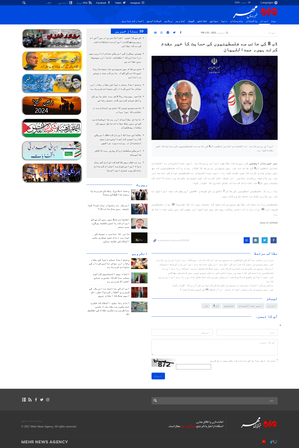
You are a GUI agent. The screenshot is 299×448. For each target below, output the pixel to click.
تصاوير (180, 21)
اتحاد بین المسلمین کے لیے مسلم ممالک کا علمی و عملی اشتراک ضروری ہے (111, 278)
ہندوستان (236, 21)
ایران (264, 21)
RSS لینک (82, 3)
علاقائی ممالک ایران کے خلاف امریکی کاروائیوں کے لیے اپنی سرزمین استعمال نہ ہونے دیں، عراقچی (117, 139)
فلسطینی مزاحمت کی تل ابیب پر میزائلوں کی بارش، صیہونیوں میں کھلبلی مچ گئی (221, 272)
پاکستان (252, 21)
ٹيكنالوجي (154, 21)
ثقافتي (202, 21)
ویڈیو (168, 21)
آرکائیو (63, 3)
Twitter (118, 3)
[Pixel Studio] (262, 442)
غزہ (205, 305)
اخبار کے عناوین (133, 21)
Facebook (101, 3)
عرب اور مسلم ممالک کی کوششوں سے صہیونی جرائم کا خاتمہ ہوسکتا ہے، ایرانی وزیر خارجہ (214, 260)
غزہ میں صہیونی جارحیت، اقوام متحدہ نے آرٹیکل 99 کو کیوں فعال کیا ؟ (227, 289)
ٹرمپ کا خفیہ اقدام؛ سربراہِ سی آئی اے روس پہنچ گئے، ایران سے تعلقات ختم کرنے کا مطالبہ (115, 41)
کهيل (191, 21)
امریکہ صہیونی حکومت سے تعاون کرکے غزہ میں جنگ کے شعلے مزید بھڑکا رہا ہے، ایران (218, 268)
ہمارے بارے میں (32, 420)
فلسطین (229, 305)
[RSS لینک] (29, 400)
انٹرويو (139, 253)
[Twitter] (41, 400)
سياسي (214, 21)
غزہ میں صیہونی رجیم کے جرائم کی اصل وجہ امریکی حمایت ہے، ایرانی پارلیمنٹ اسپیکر (216, 264)
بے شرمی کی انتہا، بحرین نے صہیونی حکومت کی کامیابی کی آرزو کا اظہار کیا (223, 285)
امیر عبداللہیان (250, 305)
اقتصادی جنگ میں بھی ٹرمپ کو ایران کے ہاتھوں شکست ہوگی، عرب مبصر (110, 223)
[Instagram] (47, 400)
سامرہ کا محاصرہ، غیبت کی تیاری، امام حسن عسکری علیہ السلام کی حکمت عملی (110, 238)
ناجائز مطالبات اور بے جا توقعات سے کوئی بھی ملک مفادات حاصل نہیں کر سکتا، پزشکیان (116, 123)
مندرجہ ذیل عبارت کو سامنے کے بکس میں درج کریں (244, 360)
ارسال (158, 376)
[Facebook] (35, 400)
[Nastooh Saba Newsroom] (272, 442)
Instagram (135, 3)
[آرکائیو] (23, 400)
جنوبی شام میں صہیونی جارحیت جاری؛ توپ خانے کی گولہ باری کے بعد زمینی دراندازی (117, 73)
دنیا (224, 21)
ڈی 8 (216, 305)
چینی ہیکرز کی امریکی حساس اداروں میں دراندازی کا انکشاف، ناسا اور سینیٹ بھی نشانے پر (115, 57)
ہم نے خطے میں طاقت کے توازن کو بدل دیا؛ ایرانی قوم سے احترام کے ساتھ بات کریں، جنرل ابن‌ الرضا (117, 166)
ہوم (273, 21)
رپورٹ (141, 185)
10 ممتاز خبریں (129, 31)
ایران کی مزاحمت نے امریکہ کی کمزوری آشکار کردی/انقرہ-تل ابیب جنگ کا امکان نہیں (109, 292)
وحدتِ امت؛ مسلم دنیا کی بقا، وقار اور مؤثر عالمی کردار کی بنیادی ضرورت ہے (109, 263)
